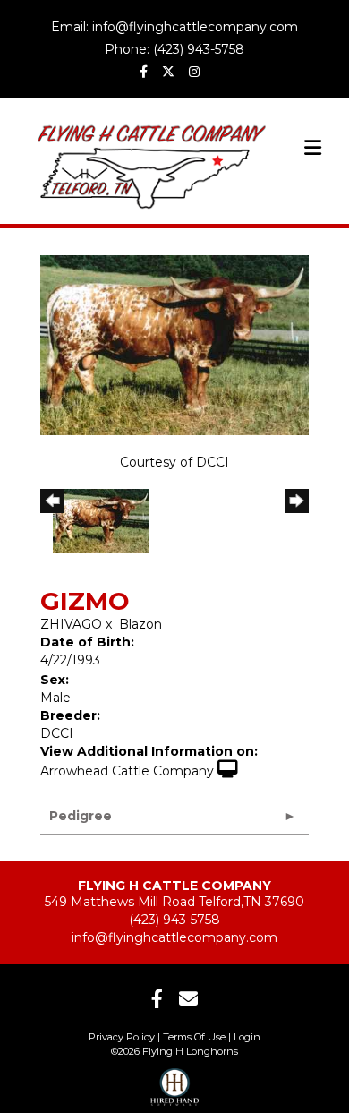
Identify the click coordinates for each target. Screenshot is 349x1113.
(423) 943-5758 (174, 920)
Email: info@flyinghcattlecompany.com (174, 27)
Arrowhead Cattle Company (127, 771)
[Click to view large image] (174, 344)
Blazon (140, 624)
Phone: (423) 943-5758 (174, 49)
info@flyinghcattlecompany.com (174, 937)
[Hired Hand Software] (175, 1081)
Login (247, 1037)
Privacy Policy (122, 1037)
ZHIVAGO (71, 624)
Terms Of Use (194, 1037)
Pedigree (80, 816)
